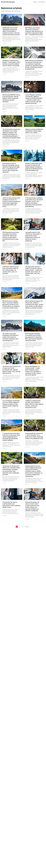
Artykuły (35, 2)
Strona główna (41, 2)
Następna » (27, 526)
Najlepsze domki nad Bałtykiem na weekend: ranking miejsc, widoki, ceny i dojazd (34, 131)
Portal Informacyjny (8, 2)
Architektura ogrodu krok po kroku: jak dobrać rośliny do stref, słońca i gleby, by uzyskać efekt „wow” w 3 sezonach (10, 270)
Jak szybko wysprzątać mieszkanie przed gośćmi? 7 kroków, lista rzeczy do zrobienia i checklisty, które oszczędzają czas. (10, 337)
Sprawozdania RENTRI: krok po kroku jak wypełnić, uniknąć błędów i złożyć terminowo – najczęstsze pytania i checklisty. (11, 98)
